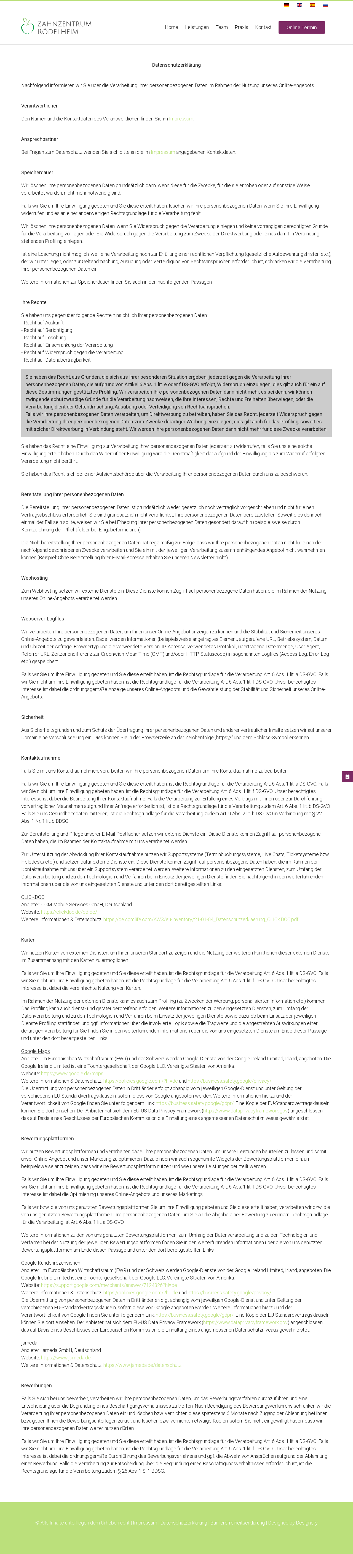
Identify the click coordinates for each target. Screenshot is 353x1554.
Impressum (181, 119)
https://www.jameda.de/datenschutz (142, 1365)
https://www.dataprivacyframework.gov (245, 1111)
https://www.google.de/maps (72, 1073)
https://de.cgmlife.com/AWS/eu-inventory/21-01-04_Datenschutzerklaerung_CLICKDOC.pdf (200, 919)
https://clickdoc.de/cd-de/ (69, 912)
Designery (307, 1523)
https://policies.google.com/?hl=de (140, 1081)
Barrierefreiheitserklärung (237, 1523)
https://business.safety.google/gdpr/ (195, 1103)
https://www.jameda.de (66, 1358)
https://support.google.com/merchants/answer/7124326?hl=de (109, 1285)
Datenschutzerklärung (184, 1523)
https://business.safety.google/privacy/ (229, 1081)
